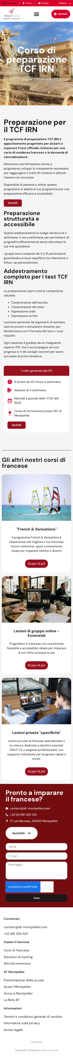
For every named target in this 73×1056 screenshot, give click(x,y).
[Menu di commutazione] (36, 14)
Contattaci (36, 1042)
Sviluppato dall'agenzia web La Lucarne (36, 1050)
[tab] (36, 371)
